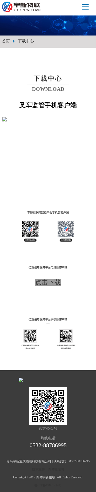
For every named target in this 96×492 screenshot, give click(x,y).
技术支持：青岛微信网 (48, 469)
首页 (6, 41)
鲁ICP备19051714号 (48, 485)
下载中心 (26, 41)
